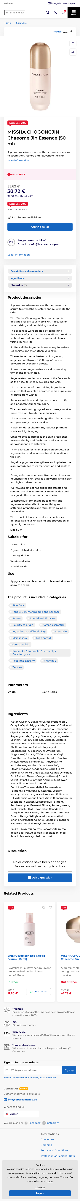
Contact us (47, 1139)
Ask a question (41, 877)
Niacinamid (43, 637)
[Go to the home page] (15, 12)
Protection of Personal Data (58, 1155)
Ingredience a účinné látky (29, 631)
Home (7, 22)
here (50, 1181)
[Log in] (55, 12)
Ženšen (17, 667)
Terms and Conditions (54, 1150)
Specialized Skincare (42, 618)
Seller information (18, 254)
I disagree (40, 1187)
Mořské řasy (19, 637)
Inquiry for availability (26, 217)
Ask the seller (40, 226)
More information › (19, 160)
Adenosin (61, 631)
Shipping (46, 1144)
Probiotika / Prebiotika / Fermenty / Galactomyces (34, 652)
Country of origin (22, 624)
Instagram (53, 1122)
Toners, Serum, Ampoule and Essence (36, 611)
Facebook (35, 1122)
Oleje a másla (21, 644)
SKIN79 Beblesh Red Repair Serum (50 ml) (26, 957)
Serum (16, 618)
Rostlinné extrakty (23, 660)
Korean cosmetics (54, 624)
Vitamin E (50, 660)
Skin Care (21, 22)
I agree (40, 1193)
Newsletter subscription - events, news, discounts (30, 1077)
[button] (48, 12)
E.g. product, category (26, 43)
